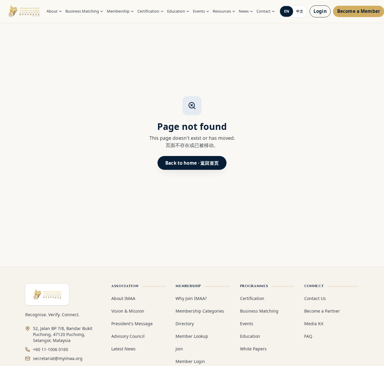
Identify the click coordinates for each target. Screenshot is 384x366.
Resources (222, 11)
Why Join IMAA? (191, 298)
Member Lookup (192, 336)
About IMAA (123, 298)
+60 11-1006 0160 (50, 349)
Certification (148, 11)
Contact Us (315, 298)
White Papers (253, 349)
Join (179, 349)
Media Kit (313, 323)
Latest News (123, 349)
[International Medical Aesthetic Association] (24, 11)
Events (199, 11)
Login (320, 11)
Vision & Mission (127, 311)
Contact (263, 11)
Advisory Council (128, 336)
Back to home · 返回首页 (192, 163)
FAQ (308, 336)
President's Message (132, 323)
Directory (185, 323)
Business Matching (82, 11)
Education (176, 11)
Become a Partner (322, 311)
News (244, 11)
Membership (118, 11)
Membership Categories (200, 311)
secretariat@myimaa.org (57, 358)
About (52, 11)
